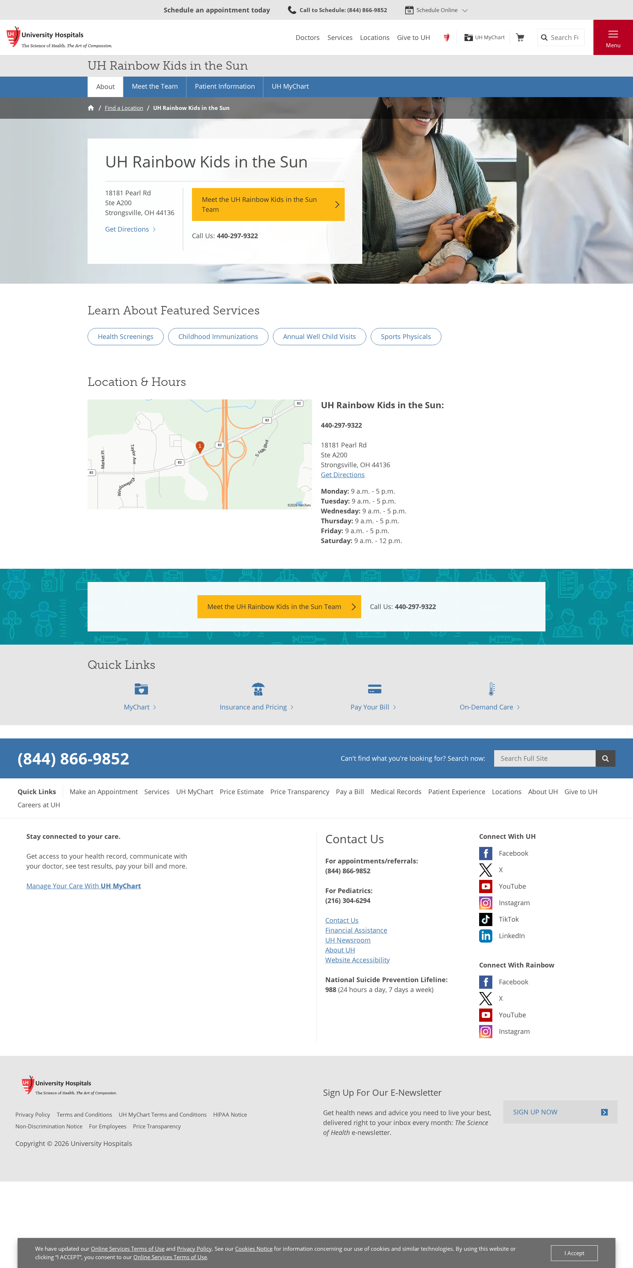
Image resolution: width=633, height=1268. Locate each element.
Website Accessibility (357, 959)
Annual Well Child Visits (319, 336)
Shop (520, 37)
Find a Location (124, 107)
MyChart (136, 707)
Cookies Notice (254, 1248)
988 (330, 989)
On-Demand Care (486, 707)
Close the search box (589, 37)
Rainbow (447, 37)
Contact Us (342, 920)
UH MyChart (490, 37)
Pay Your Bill (370, 707)
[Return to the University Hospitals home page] (59, 37)
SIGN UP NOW (535, 1111)
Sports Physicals (406, 336)
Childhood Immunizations (218, 336)
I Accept (574, 1253)
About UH (340, 950)
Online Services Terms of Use (127, 1248)
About (105, 86)
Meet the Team (155, 86)
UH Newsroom (348, 940)
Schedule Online (437, 10)
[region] (200, 454)
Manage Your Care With (83, 885)
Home (91, 108)
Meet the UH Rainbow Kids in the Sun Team (259, 204)
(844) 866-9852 (73, 758)
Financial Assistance (356, 930)
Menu (613, 45)
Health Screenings (125, 336)
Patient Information (225, 86)
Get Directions (127, 229)
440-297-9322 (237, 235)
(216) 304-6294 (347, 900)
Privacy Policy (194, 1248)
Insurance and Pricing (253, 707)
